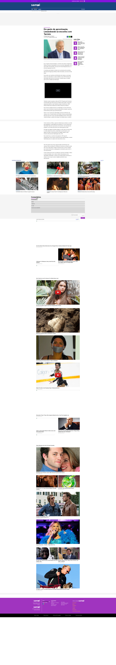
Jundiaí (74, 608)
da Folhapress (52, 36)
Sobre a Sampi (36, 615)
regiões (39, 9)
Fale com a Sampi (68, 615)
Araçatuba (74, 602)
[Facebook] (67, 37)
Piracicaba (74, 609)
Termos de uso (46, 615)
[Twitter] (71, 37)
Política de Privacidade (57, 615)
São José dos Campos (76, 611)
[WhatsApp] (69, 37)
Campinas (74, 605)
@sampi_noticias (46, 601)
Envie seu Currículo (79, 615)
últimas (35, 9)
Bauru (74, 604)
